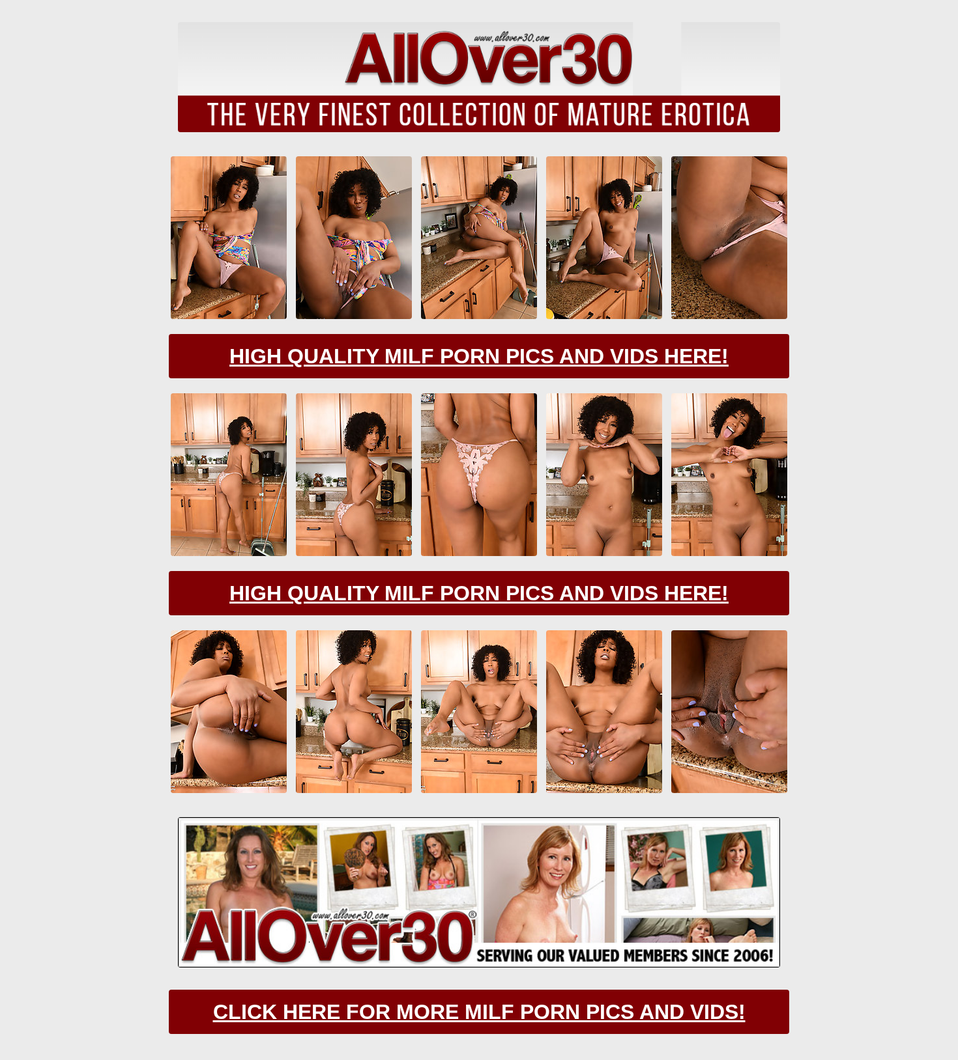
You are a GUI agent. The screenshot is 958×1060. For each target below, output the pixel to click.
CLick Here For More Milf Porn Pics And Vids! (479, 1012)
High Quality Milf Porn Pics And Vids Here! (479, 356)
